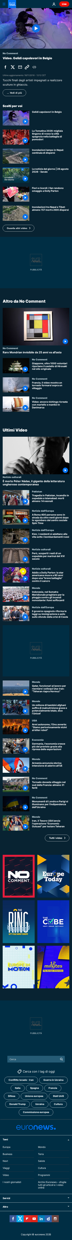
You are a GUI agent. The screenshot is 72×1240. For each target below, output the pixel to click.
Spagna (34, 1088)
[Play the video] (36, 28)
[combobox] (36, 1059)
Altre (5, 1206)
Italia (17, 1088)
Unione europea (34, 1096)
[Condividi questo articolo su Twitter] (12, 67)
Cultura (58, 1104)
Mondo (36, 588)
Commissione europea (36, 1112)
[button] (18, 228)
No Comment (10, 348)
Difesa (11, 1096)
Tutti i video (55, 838)
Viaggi (6, 1168)
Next (5, 1161)
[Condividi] (20, 67)
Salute (41, 1161)
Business (7, 1154)
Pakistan (37, 491)
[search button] (61, 1059)
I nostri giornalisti (12, 1182)
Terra (41, 1154)
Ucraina (39, 1104)
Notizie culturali (12, 477)
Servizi (6, 1198)
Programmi (44, 1175)
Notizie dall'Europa (43, 510)
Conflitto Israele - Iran (21, 1080)
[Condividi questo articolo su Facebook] (5, 67)
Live (64, 4)
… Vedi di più (14, 92)
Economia (38, 739)
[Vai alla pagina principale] (12, 4)
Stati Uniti (58, 1096)
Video (6, 1175)
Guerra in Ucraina (53, 1080)
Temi (5, 1139)
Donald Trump (17, 1104)
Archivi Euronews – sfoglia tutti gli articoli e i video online (52, 1185)
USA (34, 720)
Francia (53, 1088)
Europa (6, 1147)
